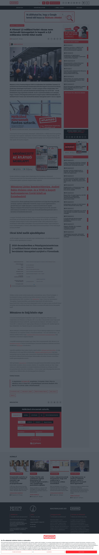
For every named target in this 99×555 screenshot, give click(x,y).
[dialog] (49, 544)
